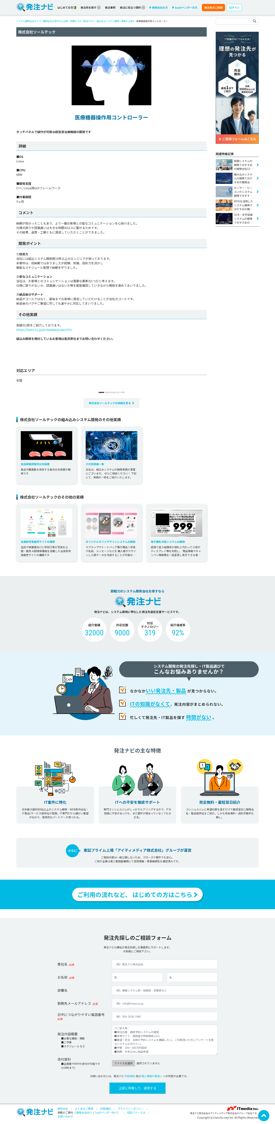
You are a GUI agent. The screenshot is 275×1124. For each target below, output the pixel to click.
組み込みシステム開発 (108, 21)
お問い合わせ (65, 1116)
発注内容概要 (67, 1033)
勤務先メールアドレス (74, 1003)
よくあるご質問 (84, 1108)
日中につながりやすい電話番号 (81, 1014)
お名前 (62, 977)
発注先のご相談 (213, 7)
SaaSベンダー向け (106, 1112)
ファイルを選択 (123, 1063)
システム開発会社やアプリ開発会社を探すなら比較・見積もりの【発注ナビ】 (55, 21)
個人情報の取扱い (151, 1076)
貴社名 (62, 964)
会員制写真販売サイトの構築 (38, 542)
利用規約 (130, 1076)
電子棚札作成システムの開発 (168, 542)
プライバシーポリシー (130, 1108)
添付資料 (64, 1059)
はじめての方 (65, 7)
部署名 (62, 990)
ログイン (234, 7)
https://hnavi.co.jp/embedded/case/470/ (44, 329)
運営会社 (62, 1108)
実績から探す (128, 21)
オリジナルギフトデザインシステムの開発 (110, 542)
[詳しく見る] (237, 87)
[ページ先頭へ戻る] (263, 1115)
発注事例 (110, 7)
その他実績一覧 (95, 464)
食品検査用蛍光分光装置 (35, 464)
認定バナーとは (136, 1112)
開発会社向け (84, 1112)
